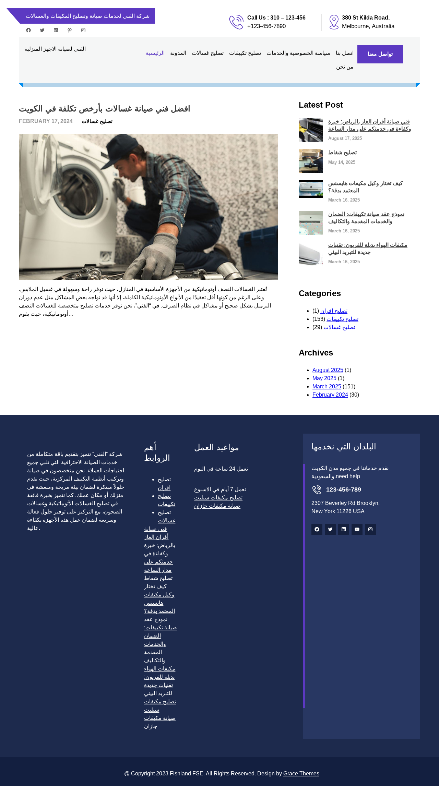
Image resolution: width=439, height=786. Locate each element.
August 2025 (327, 370)
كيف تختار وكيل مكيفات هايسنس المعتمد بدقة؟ (365, 186)
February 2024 (330, 395)
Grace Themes (301, 773)
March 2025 (326, 386)
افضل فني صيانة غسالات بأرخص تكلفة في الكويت (104, 108)
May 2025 (324, 378)
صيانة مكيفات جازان (217, 506)
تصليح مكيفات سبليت (218, 497)
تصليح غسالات (97, 121)
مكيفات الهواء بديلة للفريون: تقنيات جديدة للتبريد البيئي (367, 248)
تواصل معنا (380, 54)
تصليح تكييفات (342, 319)
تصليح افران (333, 311)
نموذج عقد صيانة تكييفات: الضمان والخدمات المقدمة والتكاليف (366, 217)
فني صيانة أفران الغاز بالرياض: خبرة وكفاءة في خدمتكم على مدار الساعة (369, 125)
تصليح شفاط (342, 152)
